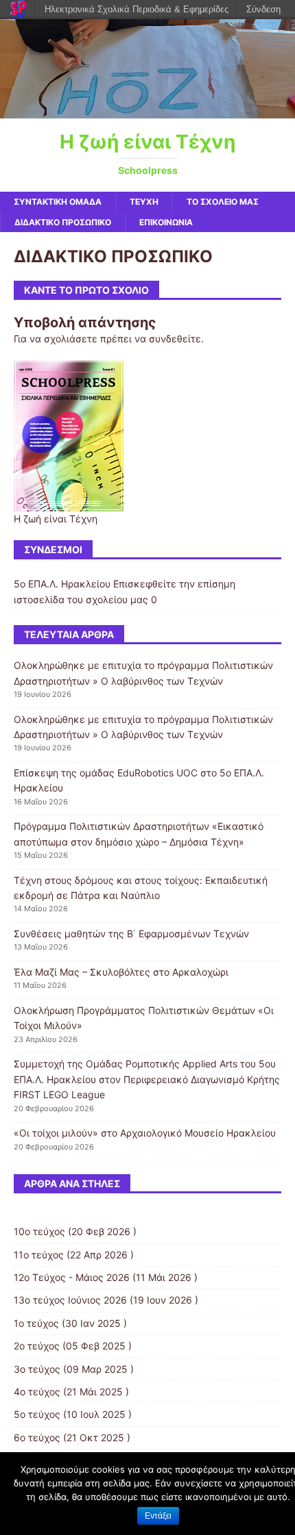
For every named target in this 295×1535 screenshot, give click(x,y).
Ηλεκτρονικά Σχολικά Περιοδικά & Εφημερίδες (136, 9)
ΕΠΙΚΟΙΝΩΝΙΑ (166, 222)
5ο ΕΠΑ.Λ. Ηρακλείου (62, 583)
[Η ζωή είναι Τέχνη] (147, 110)
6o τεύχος (37, 1437)
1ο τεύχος (36, 1323)
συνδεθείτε (175, 338)
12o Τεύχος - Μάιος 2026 (72, 1277)
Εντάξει (158, 1516)
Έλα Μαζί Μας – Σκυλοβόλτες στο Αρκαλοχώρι (121, 972)
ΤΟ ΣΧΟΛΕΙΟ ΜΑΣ (223, 201)
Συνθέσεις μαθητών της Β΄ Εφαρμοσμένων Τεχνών (131, 933)
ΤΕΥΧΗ (144, 201)
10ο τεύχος (39, 1231)
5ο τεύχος (37, 1414)
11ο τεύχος (39, 1254)
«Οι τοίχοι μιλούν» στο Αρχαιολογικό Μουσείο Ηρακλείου (145, 1133)
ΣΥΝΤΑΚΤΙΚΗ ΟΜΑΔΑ (58, 201)
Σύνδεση (263, 9)
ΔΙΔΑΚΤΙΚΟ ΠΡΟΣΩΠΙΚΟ (62, 222)
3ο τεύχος (37, 1369)
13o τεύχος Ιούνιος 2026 (70, 1300)
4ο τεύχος (37, 1391)
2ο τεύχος (37, 1346)
